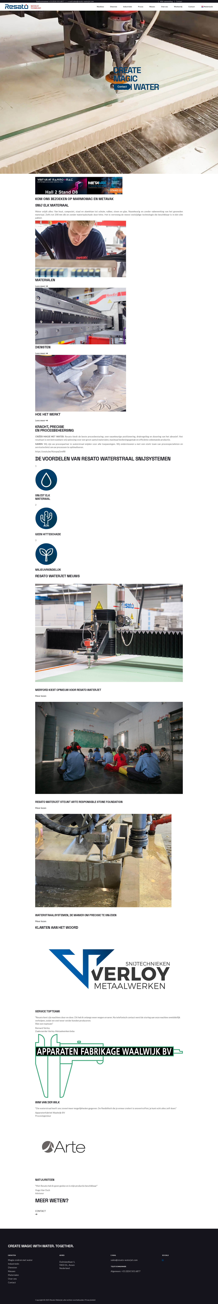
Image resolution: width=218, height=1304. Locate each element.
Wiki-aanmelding (166, 1)
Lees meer (40, 286)
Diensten (12, 1267)
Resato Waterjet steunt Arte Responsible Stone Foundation (79, 802)
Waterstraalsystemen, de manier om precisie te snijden (75, 915)
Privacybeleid (90, 1300)
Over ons (12, 1278)
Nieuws (11, 1271)
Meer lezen (40, 696)
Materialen (13, 1275)
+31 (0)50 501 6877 (56, 1)
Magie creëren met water (20, 1260)
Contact (179, 1)
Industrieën (13, 1263)
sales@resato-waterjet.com (83, 1)
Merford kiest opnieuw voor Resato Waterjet (68, 690)
